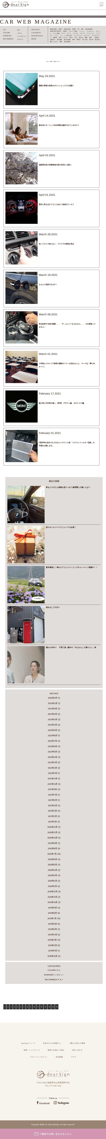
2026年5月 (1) (54, 697)
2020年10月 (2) (53, 837)
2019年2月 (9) (54, 945)
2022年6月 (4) (54, 746)
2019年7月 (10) (54, 918)
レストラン (87, 35)
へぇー (47, 198)
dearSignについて (28, 1043)
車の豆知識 (67, 39)
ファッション (90, 33)
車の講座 (59, 39)
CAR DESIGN (36, 33)
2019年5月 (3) (54, 929)
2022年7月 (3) (54, 740)
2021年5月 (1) (54, 799)
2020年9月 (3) (54, 843)
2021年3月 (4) (54, 810)
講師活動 (69, 357)
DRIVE (74, 29)
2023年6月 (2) (54, 708)
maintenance (37, 36)
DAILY (60, 29)
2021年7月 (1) (54, 794)
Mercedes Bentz (55, 31)
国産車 (55, 37)
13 (45, 1007)
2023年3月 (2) (54, 724)
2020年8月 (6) (54, 848)
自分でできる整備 (85, 436)
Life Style (35, 30)
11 (38, 1007)
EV (78, 29)
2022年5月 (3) (54, 751)
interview (54, 974)
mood (33, 39)
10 (34, 1007)
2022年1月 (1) (54, 773)
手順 (72, 436)
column (41, 119)
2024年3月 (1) (54, 703)
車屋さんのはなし (79, 357)
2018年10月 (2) (54, 955)
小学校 (63, 357)
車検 (73, 39)
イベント (82, 31)
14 (49, 1007)
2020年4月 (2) (54, 869)
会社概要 (59, 1057)
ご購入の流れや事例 (77, 1043)
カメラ (63, 33)
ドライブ (82, 33)
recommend (42, 79)
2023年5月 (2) (54, 713)
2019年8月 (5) (54, 912)
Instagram (88, 29)
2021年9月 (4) (54, 789)
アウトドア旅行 (73, 31)
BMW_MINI (53, 29)
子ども (65, 37)
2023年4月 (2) (54, 719)
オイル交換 (56, 33)
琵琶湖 (97, 37)
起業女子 (52, 39)
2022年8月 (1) (54, 735)
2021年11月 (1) (54, 778)
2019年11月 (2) (54, 896)
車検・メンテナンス (32, 1050)
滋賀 (91, 37)
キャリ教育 (48, 357)
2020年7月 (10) (53, 853)
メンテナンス (78, 35)
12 (41, 1007)
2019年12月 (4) (54, 891)
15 (53, 1007)
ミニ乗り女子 (68, 35)
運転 (61, 41)
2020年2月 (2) (54, 880)
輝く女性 (85, 39)
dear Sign (67, 29)
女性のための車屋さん (52, 1043)
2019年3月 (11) (54, 939)
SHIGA (65, 31)
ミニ (61, 35)
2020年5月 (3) (54, 864)
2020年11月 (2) (54, 832)
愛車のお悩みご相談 (56, 1050)
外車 (60, 37)
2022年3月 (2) (54, 762)
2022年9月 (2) (54, 730)
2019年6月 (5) (54, 923)
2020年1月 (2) (54, 886)
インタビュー (90, 31)
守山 (76, 37)
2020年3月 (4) (54, 875)
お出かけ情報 (51, 159)
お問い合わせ (77, 1050)
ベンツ (56, 35)
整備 (86, 37)
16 (56, 1007)
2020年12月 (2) (53, 826)
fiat (82, 29)
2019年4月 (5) (54, 934)
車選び (79, 39)
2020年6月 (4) (54, 859)
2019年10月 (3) (54, 902)
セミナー (56, 357)
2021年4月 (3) (54, 805)
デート (69, 33)
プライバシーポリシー (39, 1057)
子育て (71, 37)
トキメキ (75, 33)
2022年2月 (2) (54, 767)
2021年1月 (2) (54, 821)
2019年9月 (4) (54, 907)
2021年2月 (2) (54, 816)
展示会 (81, 37)
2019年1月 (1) (54, 950)
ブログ (73, 1057)
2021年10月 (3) (54, 783)
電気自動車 (67, 41)
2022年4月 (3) (54, 757)
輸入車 (91, 39)
